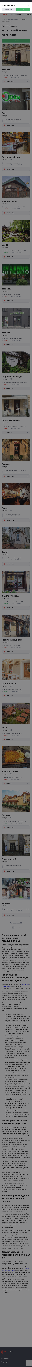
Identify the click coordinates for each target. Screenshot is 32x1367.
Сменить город (9, 9)
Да (23, 9)
